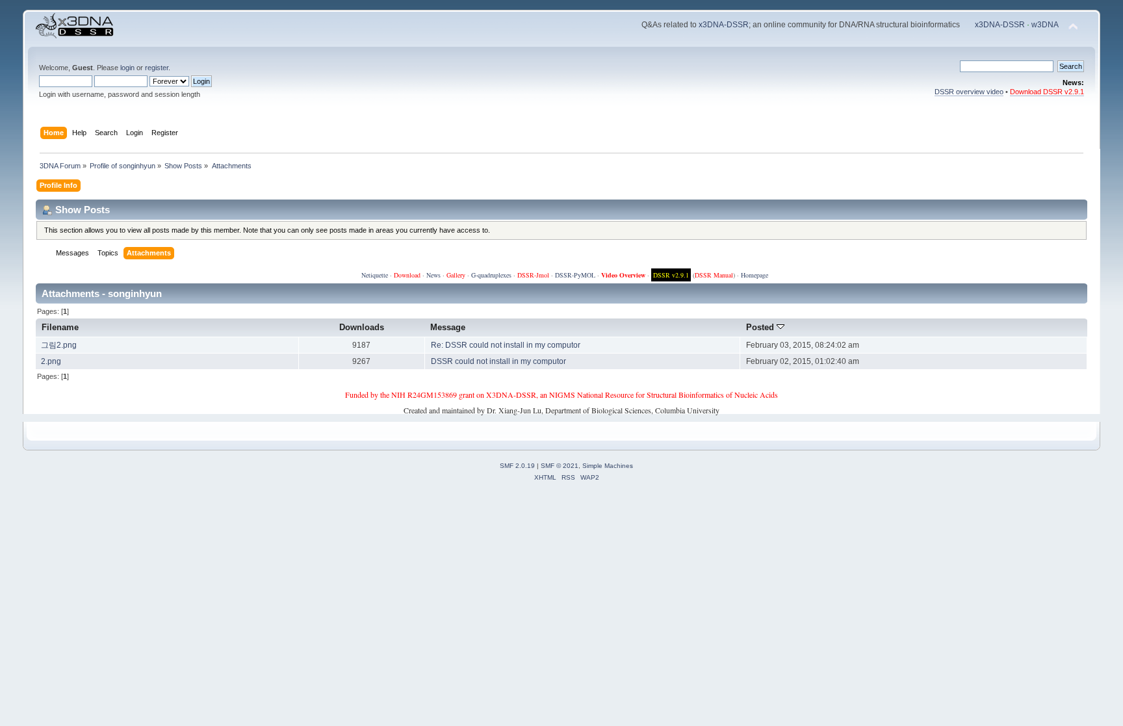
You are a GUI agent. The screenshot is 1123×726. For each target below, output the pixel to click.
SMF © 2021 (559, 465)
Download (407, 274)
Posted (761, 327)
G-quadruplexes (491, 274)
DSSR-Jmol (533, 274)
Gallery (455, 274)
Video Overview (623, 274)
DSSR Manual (714, 274)
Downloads (361, 327)
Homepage (754, 274)
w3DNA (1045, 24)
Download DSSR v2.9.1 (1047, 92)
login (127, 67)
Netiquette (374, 274)
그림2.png (59, 345)
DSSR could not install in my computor (498, 361)
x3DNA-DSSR (724, 24)
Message (447, 327)
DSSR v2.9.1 (671, 274)
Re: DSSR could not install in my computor (505, 345)
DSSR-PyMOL (575, 274)
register (156, 67)
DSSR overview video (969, 92)
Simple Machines (607, 465)
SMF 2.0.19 (517, 465)
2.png (51, 361)
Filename (60, 327)
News (433, 274)
